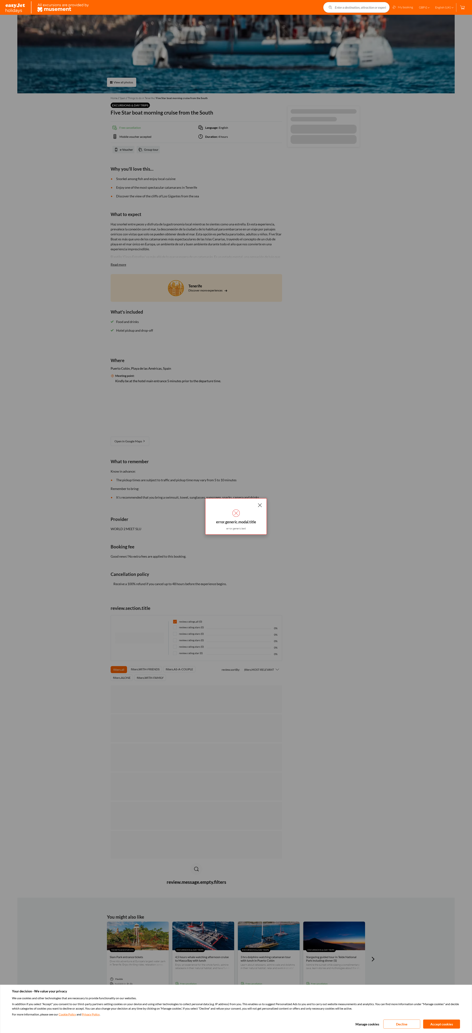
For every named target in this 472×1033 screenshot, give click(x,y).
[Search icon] (330, 7)
